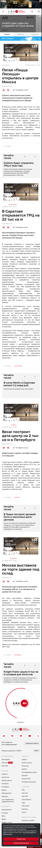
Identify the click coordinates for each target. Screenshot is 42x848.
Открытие (13, 204)
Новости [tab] (21, 34)
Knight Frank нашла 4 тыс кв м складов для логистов (21, 673)
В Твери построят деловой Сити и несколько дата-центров (20, 517)
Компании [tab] (35, 34)
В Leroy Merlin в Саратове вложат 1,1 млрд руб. (19, 384)
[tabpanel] (21, 380)
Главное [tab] (7, 34)
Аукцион (13, 558)
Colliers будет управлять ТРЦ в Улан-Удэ (19, 164)
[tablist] (21, 34)
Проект (14, 425)
